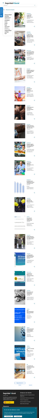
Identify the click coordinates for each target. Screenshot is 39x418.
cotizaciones (7, 18)
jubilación (6, 27)
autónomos (8, 17)
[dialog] (20, 412)
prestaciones (7, 29)
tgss (6, 33)
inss (6, 22)
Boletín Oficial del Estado (24, 403)
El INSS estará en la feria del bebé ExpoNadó (30, 71)
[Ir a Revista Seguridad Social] (14, 3)
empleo (7, 20)
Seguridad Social (8, 15)
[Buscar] (34, 5)
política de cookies (15, 414)
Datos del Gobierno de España (25, 401)
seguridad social (8, 31)
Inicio (4, 9)
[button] (34, 26)
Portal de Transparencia (24, 399)
